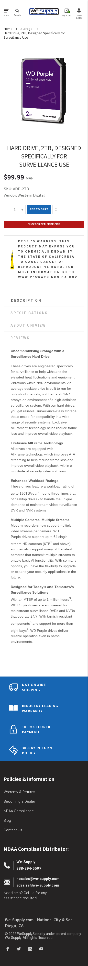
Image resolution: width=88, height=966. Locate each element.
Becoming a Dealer (19, 801)
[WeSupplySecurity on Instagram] (30, 949)
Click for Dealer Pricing (44, 224)
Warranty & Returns (19, 792)
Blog (7, 820)
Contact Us (13, 830)
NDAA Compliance (19, 811)
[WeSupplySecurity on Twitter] (19, 949)
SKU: (8, 188)
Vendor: (10, 195)
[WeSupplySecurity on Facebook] (7, 949)
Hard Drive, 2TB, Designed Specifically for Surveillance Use (34, 35)
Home (8, 28)
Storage (27, 28)
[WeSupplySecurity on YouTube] (41, 949)
